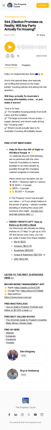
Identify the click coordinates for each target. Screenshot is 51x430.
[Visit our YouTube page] (35, 414)
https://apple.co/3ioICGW (27, 287)
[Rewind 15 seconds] (8, 56)
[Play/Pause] (9, 47)
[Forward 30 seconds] (12, 56)
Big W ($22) (20, 241)
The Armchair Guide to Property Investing (26, 320)
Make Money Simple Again (19, 323)
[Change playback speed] (18, 56)
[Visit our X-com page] (28, 414)
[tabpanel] (25, 209)
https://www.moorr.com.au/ (17, 297)
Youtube (10, 342)
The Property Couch (20, 5)
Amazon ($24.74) (23, 246)
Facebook (10, 339)
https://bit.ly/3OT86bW (32, 290)
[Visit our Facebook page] (9, 414)
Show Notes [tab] (11, 64)
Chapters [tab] (26, 65)
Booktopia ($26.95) (23, 250)
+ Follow (43, 5)
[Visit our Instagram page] (22, 414)
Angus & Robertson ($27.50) (28, 254)
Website (10, 332)
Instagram (11, 336)
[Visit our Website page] (42, 414)
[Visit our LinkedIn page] (15, 414)
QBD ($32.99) (21, 259)
